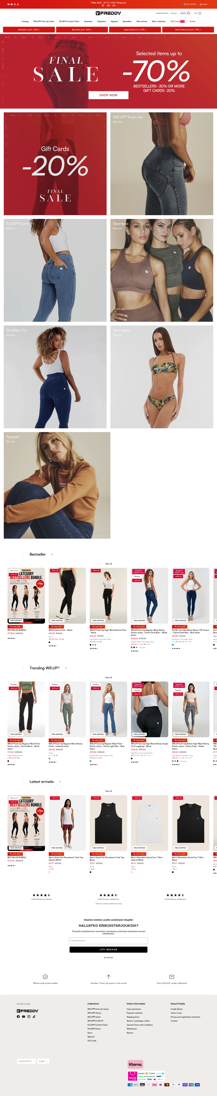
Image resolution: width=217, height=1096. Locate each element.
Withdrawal (132, 1029)
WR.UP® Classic (94, 1013)
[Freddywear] (108, 13)
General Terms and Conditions (140, 1025)
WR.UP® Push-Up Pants (44, 21)
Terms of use (176, 1013)
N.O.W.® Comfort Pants (69, 21)
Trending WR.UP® (45, 668)
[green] (93, 644)
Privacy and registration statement (185, 1017)
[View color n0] (214, 644)
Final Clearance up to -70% (187, 29)
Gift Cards (175, 21)
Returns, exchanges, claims (138, 1021)
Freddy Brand (176, 1009)
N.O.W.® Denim (94, 1029)
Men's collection (159, 21)
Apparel (114, 21)
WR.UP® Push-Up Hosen (98, 1009)
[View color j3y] (172, 761)
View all (108, 563)
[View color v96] (49, 758)
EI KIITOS (108, 958)
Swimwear (101, 21)
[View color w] (49, 872)
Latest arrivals (42, 781)
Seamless (88, 21)
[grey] (136, 647)
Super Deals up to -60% (134, 29)
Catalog (25, 21)
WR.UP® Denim (94, 1017)
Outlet (192, 21)
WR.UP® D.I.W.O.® (95, 1021)
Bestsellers (127, 21)
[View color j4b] (90, 761)
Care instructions (134, 1009)
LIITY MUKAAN (108, 950)
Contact (174, 1021)
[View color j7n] (8, 761)
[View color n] (49, 642)
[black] (134, 647)
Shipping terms (133, 1017)
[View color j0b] (172, 644)
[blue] (95, 644)
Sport (90, 1033)
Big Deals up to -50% (81, 29)
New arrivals (142, 21)
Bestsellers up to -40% (28, 29)
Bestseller (38, 554)
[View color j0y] (131, 647)
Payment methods (134, 1013)
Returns (130, 1033)
